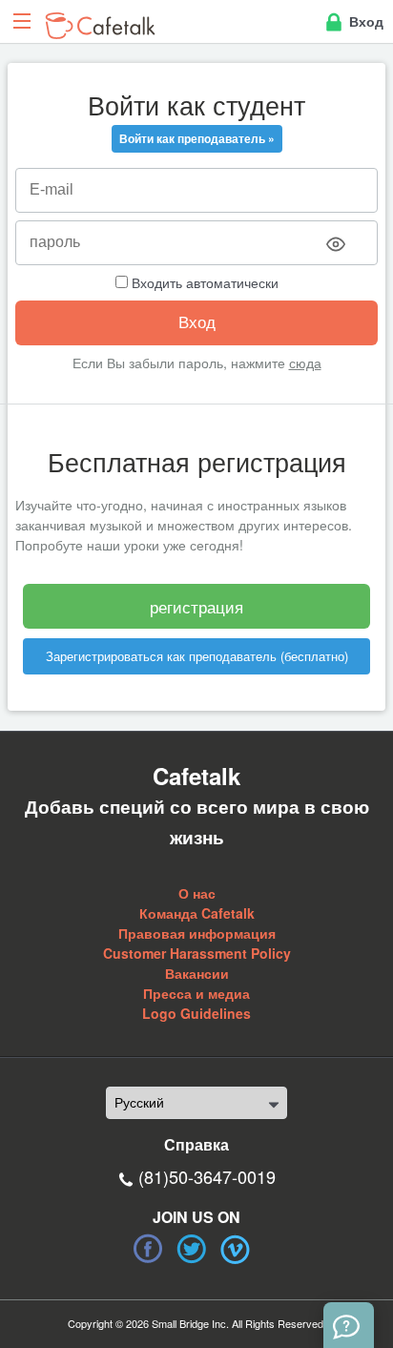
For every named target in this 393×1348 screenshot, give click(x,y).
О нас (197, 892)
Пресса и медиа (196, 993)
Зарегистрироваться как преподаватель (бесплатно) (197, 656)
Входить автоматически (203, 282)
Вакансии (197, 973)
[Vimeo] (235, 1249)
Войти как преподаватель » (197, 138)
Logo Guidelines (196, 1013)
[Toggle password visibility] (335, 244)
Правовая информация (197, 933)
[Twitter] (191, 1249)
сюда (305, 362)
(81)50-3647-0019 (207, 1176)
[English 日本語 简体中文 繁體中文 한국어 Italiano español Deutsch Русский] (196, 1103)
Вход (364, 21)
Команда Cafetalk (197, 913)
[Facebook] (148, 1249)
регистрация (196, 606)
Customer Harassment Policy (197, 953)
